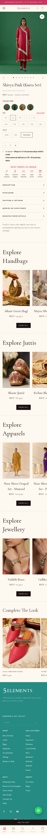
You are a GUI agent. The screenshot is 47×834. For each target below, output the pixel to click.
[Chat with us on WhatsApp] (38, 810)
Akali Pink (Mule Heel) (13, 672)
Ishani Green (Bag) (16, 311)
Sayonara (29, 740)
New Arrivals (8, 735)
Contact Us (7, 799)
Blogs (28, 786)
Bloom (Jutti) (16, 393)
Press (28, 790)
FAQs (5, 803)
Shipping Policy (9, 782)
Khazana (29, 744)
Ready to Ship (8, 761)
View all (24, 325)
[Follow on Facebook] (4, 811)
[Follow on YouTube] (17, 811)
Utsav (28, 735)
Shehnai (29, 761)
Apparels (6, 748)
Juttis (5, 740)
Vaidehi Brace (16, 579)
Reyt (27, 753)
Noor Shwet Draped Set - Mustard (16, 486)
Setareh (29, 765)
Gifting (5, 757)
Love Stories (31, 748)
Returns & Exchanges (11, 786)
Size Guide (7, 795)
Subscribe (36, 722)
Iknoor (28, 770)
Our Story (30, 782)
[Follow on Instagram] (10, 811)
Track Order (8, 790)
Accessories (8, 753)
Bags (5, 744)
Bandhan (29, 757)
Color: (8, 101)
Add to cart (24, 822)
